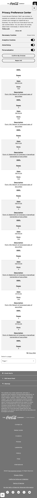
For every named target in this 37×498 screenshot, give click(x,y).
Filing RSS (31, 353)
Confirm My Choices (18, 55)
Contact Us (18, 424)
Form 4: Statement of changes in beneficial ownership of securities (18, 155)
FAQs (18, 459)
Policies (18, 441)
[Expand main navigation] (35, 4)
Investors (18, 436)
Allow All (18, 30)
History (18, 453)
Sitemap (6, 383)
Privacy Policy (18, 475)
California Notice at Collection (18, 479)
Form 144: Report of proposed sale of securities (18, 95)
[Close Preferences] (2, 495)
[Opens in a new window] (7, 492)
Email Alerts (7, 373)
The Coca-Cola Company (15, 470)
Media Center (18, 430)
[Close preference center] (34, 8)
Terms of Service (18, 483)
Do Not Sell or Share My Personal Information (18, 487)
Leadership (18, 447)
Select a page (6, 356)
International (18, 464)
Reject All (18, 60)
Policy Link (6, 28)
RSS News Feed (8, 378)
